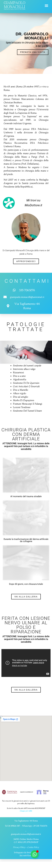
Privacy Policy (19, 847)
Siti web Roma (26, 855)
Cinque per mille (26, 811)
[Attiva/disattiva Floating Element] (35, 854)
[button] (46, 5)
